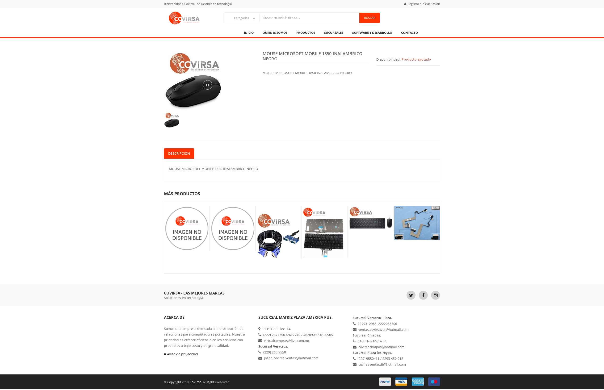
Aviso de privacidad (182, 354)
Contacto (409, 32)
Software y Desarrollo (372, 32)
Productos (305, 32)
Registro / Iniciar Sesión (423, 4)
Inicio (249, 32)
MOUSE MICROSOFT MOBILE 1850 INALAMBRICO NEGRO (312, 56)
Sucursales (333, 32)
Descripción (179, 153)
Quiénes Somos (275, 32)
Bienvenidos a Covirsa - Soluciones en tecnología (198, 4)
